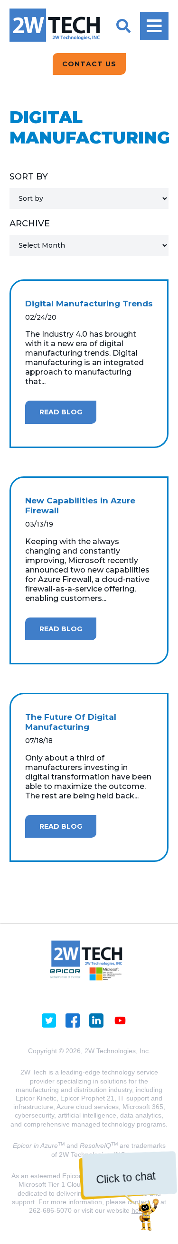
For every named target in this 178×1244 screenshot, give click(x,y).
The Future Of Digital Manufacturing (70, 722)
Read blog (60, 412)
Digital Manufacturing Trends (89, 303)
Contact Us (89, 64)
